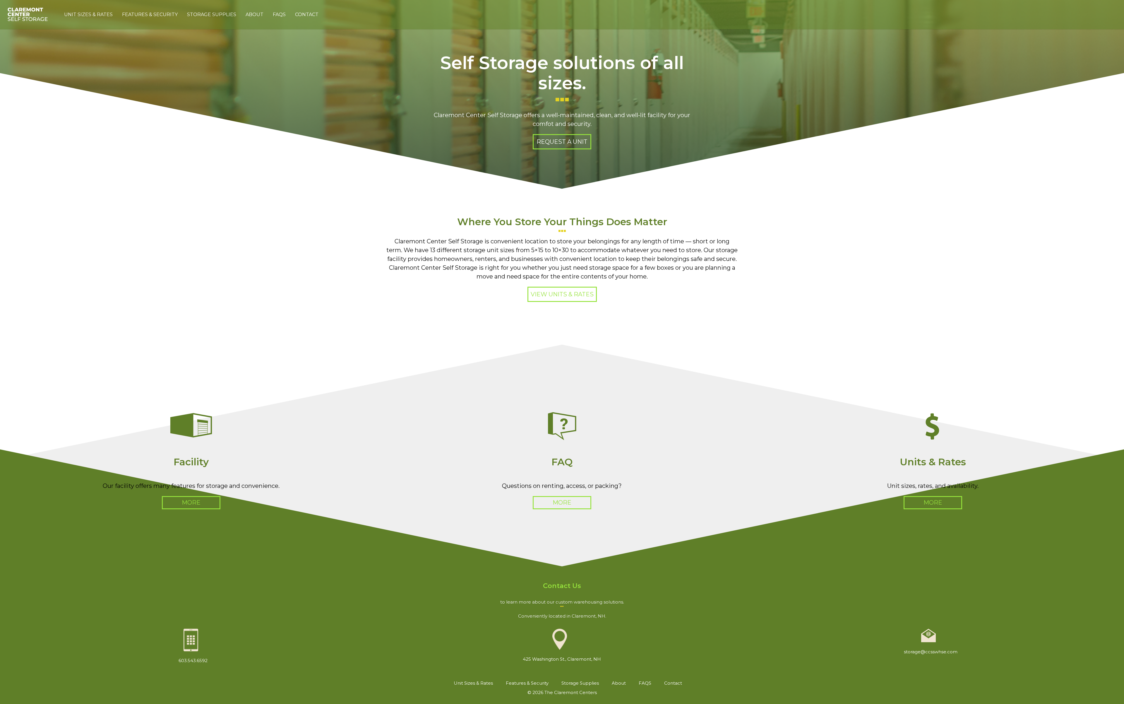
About (254, 14)
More (191, 502)
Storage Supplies (211, 14)
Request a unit (562, 141)
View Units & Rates (562, 294)
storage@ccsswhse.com (930, 652)
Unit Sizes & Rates (88, 14)
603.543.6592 (193, 660)
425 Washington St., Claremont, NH (562, 659)
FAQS (279, 14)
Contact (306, 14)
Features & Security (150, 14)
